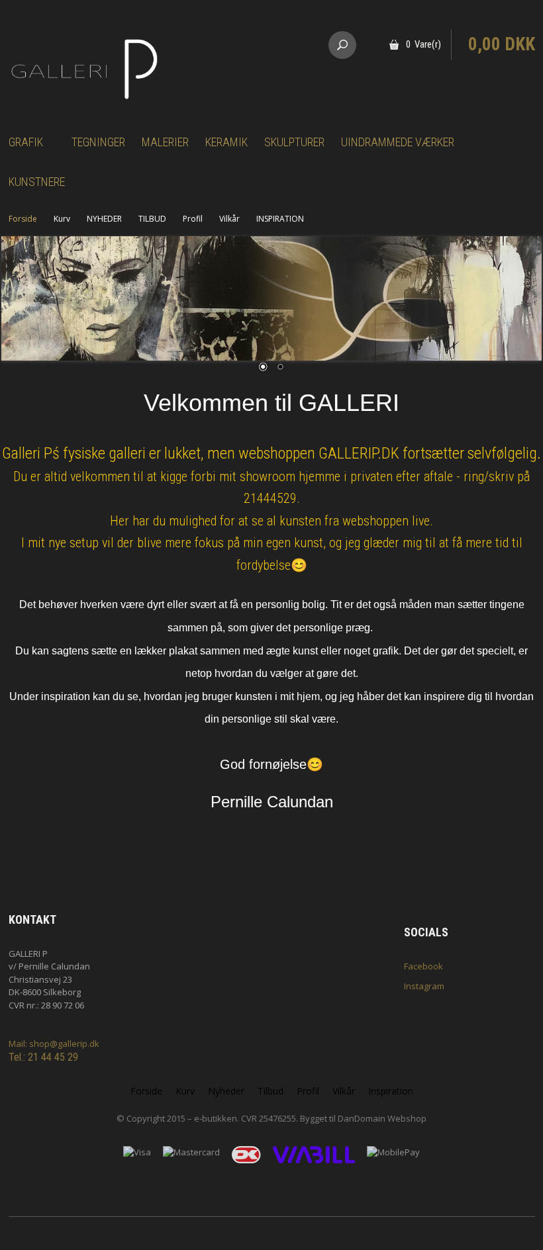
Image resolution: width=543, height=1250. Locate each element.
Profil (193, 218)
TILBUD (152, 218)
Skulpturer (294, 142)
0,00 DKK (501, 44)
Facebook (423, 966)
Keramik (226, 142)
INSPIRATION (280, 218)
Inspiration (390, 1091)
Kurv (62, 218)
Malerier (165, 142)
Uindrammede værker (397, 142)
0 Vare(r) (423, 44)
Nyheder (226, 1091)
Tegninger (98, 142)
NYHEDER (104, 218)
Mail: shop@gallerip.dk (54, 1043)
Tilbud (270, 1091)
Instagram (424, 986)
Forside (23, 218)
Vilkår (229, 218)
